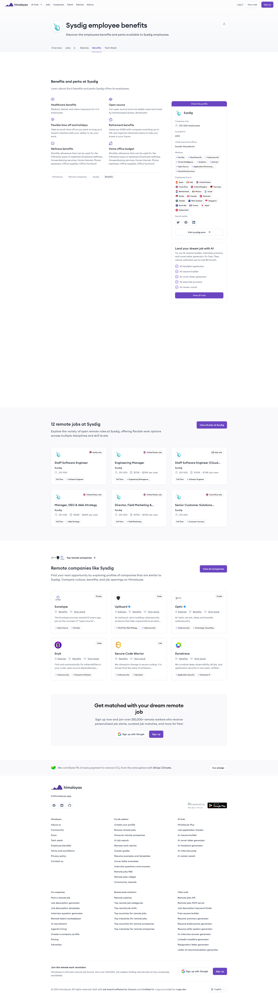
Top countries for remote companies (134, 923)
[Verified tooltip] (128, 606)
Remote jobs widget (125, 876)
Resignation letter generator (193, 944)
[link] (57, 177)
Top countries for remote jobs (130, 913)
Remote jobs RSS (123, 871)
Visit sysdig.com (197, 232)
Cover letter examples (126, 861)
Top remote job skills (125, 908)
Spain (181, 182)
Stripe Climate (162, 767)
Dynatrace (182, 653)
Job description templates (65, 908)
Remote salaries (123, 897)
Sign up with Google (133, 734)
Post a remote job (60, 897)
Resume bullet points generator (195, 923)
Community (57, 829)
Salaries (80, 4)
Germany (217, 187)
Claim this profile (199, 104)
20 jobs (99, 596)
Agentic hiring (59, 928)
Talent (70, 4)
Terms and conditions (63, 850)
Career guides (122, 850)
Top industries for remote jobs (130, 918)
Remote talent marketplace (66, 918)
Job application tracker (190, 829)
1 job (160, 643)
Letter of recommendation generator (198, 949)
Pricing (54, 939)
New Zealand (196, 201)
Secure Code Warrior (129, 653)
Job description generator (65, 902)
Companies (58, 4)
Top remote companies (79, 557)
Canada (193, 196)
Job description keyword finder (195, 908)
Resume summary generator (193, 918)
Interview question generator (67, 913)
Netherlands (184, 191)
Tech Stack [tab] (111, 47)
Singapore (212, 201)
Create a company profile (65, 934)
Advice (90, 4)
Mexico (198, 191)
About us (56, 824)
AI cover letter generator (191, 840)
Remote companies (77, 176)
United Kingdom (200, 187)
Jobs (48, 4)
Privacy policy (58, 856)
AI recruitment (59, 923)
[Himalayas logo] (16, 4)
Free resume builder (188, 913)
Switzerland (183, 210)
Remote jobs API (186, 897)
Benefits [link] (109, 176)
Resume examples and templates (132, 856)
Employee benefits (61, 845)
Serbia (181, 196)
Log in (240, 4)
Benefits (61, 611)
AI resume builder (187, 835)
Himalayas (57, 176)
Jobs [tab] (70, 47)
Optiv (179, 606)
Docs (54, 835)
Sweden (182, 201)
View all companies (213, 568)
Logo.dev (181, 989)
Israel (210, 191)
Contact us (57, 861)
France (195, 205)
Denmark (207, 196)
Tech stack (77, 611)
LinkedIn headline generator (193, 939)
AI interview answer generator (194, 934)
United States (205, 182)
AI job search (121, 840)
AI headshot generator (190, 845)
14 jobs (219, 596)
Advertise (56, 944)
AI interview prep (187, 850)
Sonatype (61, 606)
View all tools (199, 295)
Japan (206, 205)
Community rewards (125, 882)
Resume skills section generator (195, 928)
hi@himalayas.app (61, 796)
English (217, 989)
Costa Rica (183, 187)
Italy (191, 182)
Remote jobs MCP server (191, 902)
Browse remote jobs (125, 829)
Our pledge (218, 767)
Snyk (58, 653)
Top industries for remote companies (134, 928)
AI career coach (186, 856)
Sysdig (96, 176)
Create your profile (124, 824)
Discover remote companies (129, 835)
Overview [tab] (57, 47)
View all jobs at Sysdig (212, 424)
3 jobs (99, 643)
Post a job (252, 4)
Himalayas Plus (186, 824)
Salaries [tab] (84, 47)
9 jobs (159, 596)
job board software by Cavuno (120, 989)
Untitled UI (148, 989)
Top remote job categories (128, 902)
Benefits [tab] (96, 47)
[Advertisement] (106, 67)
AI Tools (35, 4)
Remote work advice (125, 845)
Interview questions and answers (132, 866)
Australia (182, 205)
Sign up (267, 4)
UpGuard (121, 606)
